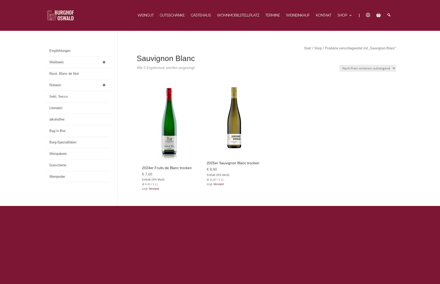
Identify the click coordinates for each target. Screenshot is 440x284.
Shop (342, 15)
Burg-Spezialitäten (62, 142)
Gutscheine (57, 165)
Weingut (146, 15)
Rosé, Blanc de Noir (64, 74)
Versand (154, 188)
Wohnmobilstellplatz (238, 15)
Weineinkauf (298, 15)
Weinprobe (57, 176)
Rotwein (55, 85)
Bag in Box (57, 131)
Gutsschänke (172, 15)
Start (307, 48)
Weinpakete (58, 154)
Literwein (55, 108)
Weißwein (56, 62)
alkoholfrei (56, 119)
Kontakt (323, 15)
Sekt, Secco (58, 96)
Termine (272, 15)
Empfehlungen (60, 51)
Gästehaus (201, 15)
